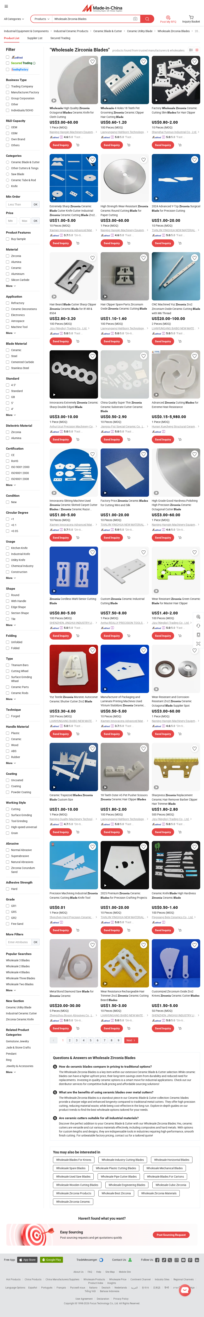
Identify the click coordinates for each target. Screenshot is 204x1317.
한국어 (145, 1287)
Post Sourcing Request (171, 1234)
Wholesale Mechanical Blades (164, 1168)
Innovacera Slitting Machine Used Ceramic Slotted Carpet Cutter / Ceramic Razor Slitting (73, 505)
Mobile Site (125, 1271)
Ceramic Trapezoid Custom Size (71, 797)
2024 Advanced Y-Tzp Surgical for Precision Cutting (176, 208)
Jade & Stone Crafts (18, 1047)
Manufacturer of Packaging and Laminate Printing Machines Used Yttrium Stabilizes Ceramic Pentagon (122, 701)
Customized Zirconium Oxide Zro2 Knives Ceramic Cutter (175, 993)
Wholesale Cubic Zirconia (171, 1185)
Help (98, 1271)
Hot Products (13, 1279)
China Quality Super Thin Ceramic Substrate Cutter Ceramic (122, 407)
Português (46, 1287)
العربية (134, 1287)
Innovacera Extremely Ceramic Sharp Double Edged (74, 405)
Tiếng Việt (90, 1291)
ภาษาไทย (178, 1287)
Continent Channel (140, 1279)
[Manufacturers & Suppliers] (102, 8)
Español (32, 1287)
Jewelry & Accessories (19, 1066)
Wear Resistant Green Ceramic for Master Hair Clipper (176, 601)
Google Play (51, 1260)
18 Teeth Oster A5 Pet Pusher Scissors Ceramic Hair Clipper (124, 797)
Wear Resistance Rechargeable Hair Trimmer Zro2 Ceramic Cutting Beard (125, 995)
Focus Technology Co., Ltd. (104, 1303)
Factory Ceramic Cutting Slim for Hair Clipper (174, 110)
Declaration (103, 1298)
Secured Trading (60, 38)
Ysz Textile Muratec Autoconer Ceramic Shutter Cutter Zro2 (74, 699)
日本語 (156, 1287)
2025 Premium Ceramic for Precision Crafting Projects (124, 895)
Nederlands (121, 1287)
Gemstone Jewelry (17, 1041)
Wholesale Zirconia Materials (159, 1193)
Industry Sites (162, 1279)
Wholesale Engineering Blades (127, 1185)
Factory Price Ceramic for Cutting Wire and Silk (124, 503)
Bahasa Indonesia (109, 1291)
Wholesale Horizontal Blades (171, 1160)
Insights (111, 1282)
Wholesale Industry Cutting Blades (123, 1160)
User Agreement (84, 1298)
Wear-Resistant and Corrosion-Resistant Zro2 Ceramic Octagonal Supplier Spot (172, 701)
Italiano (93, 1287)
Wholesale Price (117, 1279)
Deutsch (106, 1287)
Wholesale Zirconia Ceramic (73, 1201)
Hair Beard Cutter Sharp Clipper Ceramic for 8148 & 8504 (73, 308)
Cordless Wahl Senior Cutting (73, 601)
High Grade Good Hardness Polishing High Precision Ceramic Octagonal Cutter (175, 505)
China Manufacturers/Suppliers (62, 1279)
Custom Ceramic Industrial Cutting (122, 601)
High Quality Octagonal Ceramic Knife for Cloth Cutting (72, 112)
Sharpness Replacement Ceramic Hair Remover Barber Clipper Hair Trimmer (174, 799)
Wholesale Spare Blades (70, 1168)
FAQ (90, 1271)
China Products (33, 1279)
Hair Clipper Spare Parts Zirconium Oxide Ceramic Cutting (124, 306)
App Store (27, 1260)
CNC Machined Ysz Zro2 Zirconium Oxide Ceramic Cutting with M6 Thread (176, 308)
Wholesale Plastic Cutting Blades (116, 1168)
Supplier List (34, 38)
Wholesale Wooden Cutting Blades (77, 1185)
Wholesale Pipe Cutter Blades (119, 1176)
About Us (78, 1271)
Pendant (11, 1053)
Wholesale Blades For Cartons (165, 1176)
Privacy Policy (120, 1298)
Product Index (95, 1282)
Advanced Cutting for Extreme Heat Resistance (175, 405)
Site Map (110, 1271)
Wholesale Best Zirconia (116, 1193)
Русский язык (77, 1287)
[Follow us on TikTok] (164, 1260)
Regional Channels (184, 1279)
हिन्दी (167, 1287)
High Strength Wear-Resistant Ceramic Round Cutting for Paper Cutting (124, 210)
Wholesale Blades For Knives (73, 1160)
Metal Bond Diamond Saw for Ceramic (72, 993)
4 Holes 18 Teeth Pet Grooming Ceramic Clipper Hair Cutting (122, 112)
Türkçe (190, 1287)
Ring (9, 1060)
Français (61, 1287)
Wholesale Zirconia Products (73, 1193)
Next (130, 1040)
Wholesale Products (94, 1279)
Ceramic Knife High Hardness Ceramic (174, 895)
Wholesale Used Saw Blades (73, 1176)
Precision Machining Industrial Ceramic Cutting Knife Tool (74, 895)
